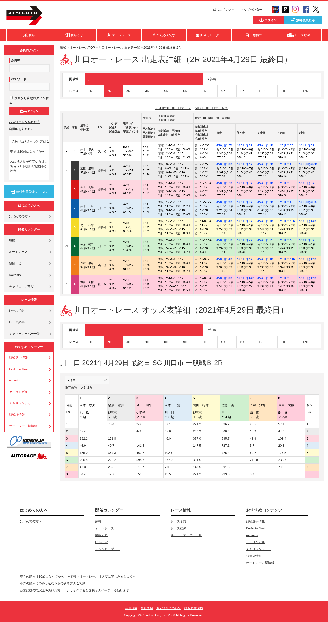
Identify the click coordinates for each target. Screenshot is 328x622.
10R (262, 91)
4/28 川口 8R (224, 164)
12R (305, 91)
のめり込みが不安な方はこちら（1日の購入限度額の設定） (29, 166)
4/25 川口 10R (286, 221)
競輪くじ (15, 263)
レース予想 (17, 310)
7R (204, 91)
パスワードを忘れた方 (24, 122)
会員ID (15, 60)
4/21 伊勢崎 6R (308, 164)
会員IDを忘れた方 (21, 129)
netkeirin (15, 380)
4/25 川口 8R (286, 164)
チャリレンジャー (21, 403)
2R (109, 91)
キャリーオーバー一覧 (24, 333)
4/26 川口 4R (265, 259)
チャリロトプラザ (21, 286)
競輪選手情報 (18, 357)
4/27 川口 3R (244, 145)
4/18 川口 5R (306, 240)
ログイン (33, 111)
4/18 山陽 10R (307, 221)
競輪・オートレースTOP (77, 47)
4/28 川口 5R (224, 145)
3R (128, 91)
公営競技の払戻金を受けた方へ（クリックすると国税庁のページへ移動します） (76, 590)
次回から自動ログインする (29, 100)
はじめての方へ (224, 9)
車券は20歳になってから (27, 151)
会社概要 (147, 608)
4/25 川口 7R (286, 145)
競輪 (12, 240)
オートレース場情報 (23, 426)
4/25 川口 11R (286, 259)
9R (242, 91)
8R (223, 91)
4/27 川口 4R (244, 164)
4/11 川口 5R (306, 145)
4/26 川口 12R (266, 240)
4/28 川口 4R (224, 221)
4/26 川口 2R (265, 278)
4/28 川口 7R (224, 183)
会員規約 (131, 608)
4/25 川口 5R (286, 240)
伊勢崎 (211, 79)
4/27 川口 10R (245, 278)
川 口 (93, 79)
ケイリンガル (18, 392)
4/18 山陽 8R (306, 183)
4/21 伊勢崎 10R (309, 202)
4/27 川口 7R (244, 240)
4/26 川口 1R (265, 145)
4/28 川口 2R (224, 202)
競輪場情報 (17, 414)
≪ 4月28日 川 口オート (173, 108)
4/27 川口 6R (244, 183)
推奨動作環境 (193, 608)
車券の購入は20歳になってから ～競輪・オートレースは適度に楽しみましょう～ (79, 576)
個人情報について (168, 608)
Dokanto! (15, 275)
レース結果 (17, 322)
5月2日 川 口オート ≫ (211, 108)
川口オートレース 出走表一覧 (119, 47)
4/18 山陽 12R (307, 259)
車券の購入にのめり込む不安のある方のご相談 (52, 583)
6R (185, 91)
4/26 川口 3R (265, 183)
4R (147, 91)
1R (90, 91)
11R (283, 91)
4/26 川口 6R (265, 164)
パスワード (18, 79)
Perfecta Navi (18, 369)
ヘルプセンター (251, 9)
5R (166, 91)
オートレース (18, 251)
